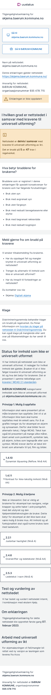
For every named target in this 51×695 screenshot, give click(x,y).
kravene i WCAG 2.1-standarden (19, 382)
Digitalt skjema (23, 295)
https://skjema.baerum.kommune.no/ (24, 76)
